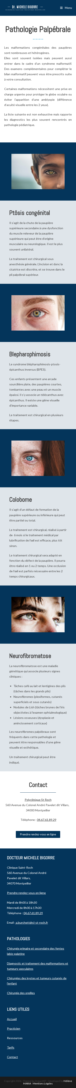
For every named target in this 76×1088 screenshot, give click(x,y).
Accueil (12, 1019)
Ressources (15, 1038)
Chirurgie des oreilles (21, 993)
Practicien (13, 1028)
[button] (38, 834)
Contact (12, 1057)
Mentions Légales (43, 1083)
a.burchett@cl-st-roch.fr (32, 922)
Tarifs (10, 1047)
